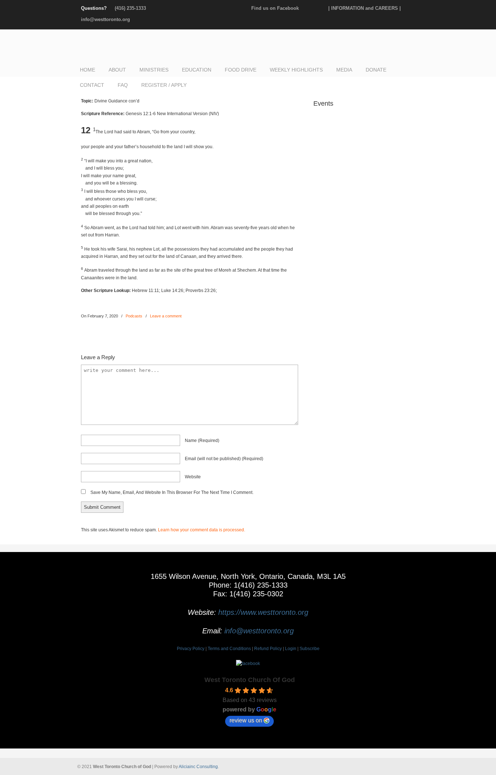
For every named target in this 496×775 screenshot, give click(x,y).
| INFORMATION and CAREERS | (364, 8)
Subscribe (310, 648)
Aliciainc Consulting (198, 766)
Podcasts (134, 316)
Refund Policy (268, 648)
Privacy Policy (190, 648)
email (224, 458)
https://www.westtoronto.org (263, 612)
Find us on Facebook (275, 8)
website (193, 476)
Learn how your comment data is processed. (201, 529)
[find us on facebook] (248, 663)
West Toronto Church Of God (249, 679)
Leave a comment (166, 316)
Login (290, 648)
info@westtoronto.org (105, 19)
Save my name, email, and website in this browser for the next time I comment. (171, 492)
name (202, 440)
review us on (245, 720)
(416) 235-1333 (130, 8)
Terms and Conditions (229, 648)
